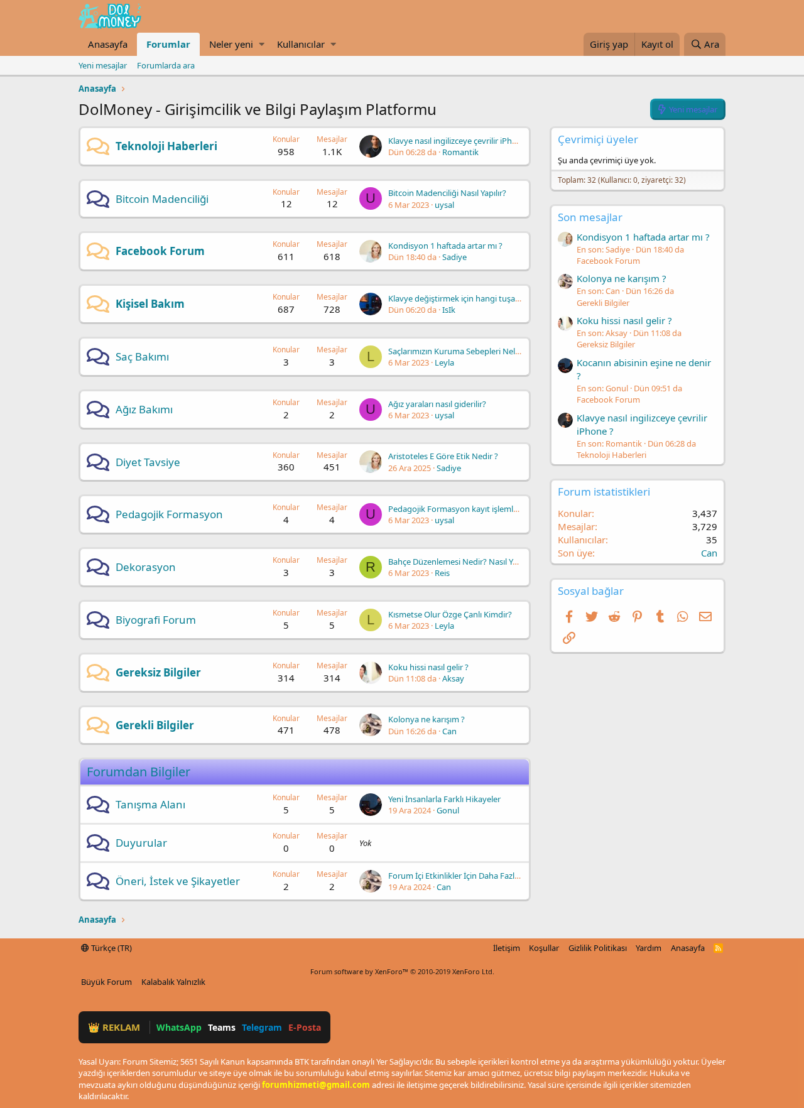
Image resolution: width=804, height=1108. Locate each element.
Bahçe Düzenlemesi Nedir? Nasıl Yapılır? (461, 561)
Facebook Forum (160, 251)
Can (449, 731)
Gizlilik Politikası (597, 947)
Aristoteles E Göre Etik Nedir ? (443, 456)
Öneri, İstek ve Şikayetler (178, 881)
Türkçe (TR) (110, 947)
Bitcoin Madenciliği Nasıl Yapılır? (447, 192)
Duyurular (141, 842)
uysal (444, 204)
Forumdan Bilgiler (138, 771)
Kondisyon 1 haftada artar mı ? (445, 245)
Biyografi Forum (156, 619)
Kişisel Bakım (150, 303)
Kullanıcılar (301, 44)
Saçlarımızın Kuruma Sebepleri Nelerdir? (462, 351)
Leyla (444, 362)
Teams (222, 1027)
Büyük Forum (106, 981)
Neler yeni (231, 44)
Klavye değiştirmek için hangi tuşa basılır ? (466, 298)
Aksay (453, 678)
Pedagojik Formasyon (169, 514)
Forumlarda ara (166, 65)
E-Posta (304, 1027)
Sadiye (454, 257)
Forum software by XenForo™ (402, 971)
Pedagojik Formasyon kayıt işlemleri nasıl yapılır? (479, 508)
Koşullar (544, 947)
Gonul (448, 810)
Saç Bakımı (142, 356)
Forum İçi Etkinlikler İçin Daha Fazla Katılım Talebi (479, 875)
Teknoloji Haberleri (166, 146)
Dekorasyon (146, 567)
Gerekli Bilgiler (155, 725)
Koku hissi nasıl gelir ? (428, 667)
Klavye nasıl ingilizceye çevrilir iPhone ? (460, 140)
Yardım (648, 947)
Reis (442, 572)
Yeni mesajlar (103, 65)
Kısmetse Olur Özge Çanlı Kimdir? (450, 614)
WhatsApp (179, 1027)
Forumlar (168, 44)
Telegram (262, 1027)
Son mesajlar (590, 217)
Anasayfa (108, 44)
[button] (262, 44)
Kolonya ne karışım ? (426, 719)
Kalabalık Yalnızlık (173, 981)
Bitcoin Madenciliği (162, 199)
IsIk (448, 309)
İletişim (506, 947)
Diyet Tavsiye (148, 462)
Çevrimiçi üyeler (598, 139)
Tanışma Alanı (150, 804)
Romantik (460, 152)
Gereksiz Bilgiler (158, 672)
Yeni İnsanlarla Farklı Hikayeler (444, 799)
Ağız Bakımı (144, 409)
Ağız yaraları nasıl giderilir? (437, 404)
